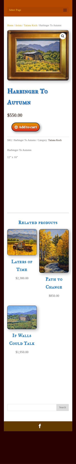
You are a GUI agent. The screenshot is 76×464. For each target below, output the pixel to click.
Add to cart (28, 127)
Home (10, 25)
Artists (18, 25)
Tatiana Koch (30, 25)
